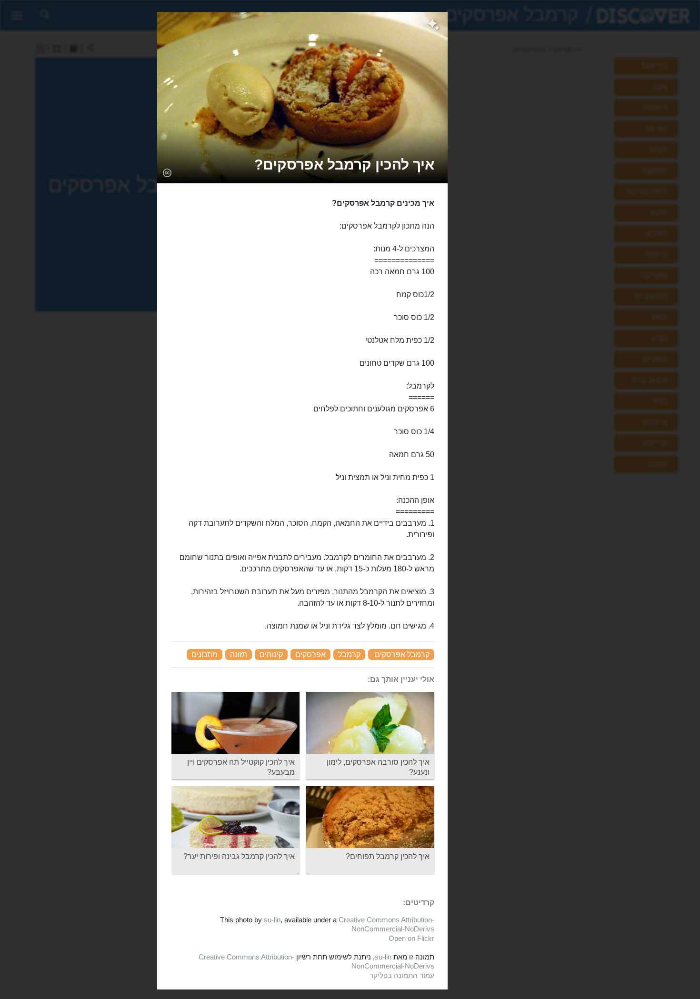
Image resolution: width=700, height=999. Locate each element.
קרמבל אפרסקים (402, 654)
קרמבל (349, 654)
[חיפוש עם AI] (434, 26)
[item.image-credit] (167, 172)
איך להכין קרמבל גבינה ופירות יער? (239, 856)
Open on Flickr (411, 938)
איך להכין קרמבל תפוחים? (388, 856)
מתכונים (204, 654)
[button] (344, 164)
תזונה (238, 654)
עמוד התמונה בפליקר (402, 975)
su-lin (272, 920)
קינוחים (271, 654)
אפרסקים (310, 654)
